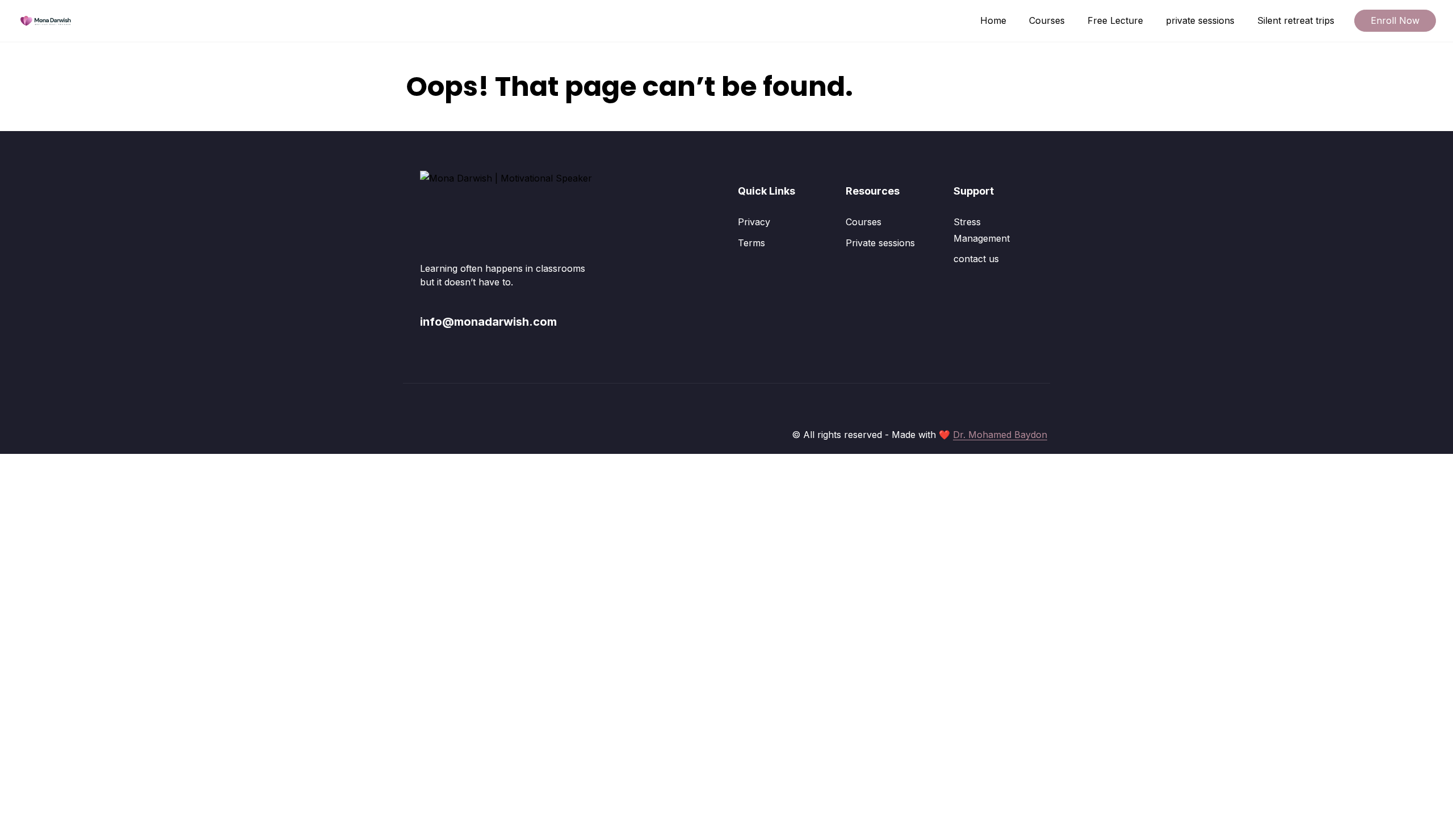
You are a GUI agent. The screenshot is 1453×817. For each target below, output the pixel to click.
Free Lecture (1115, 20)
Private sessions (880, 243)
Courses (1047, 20)
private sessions (1200, 20)
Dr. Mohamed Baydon (1000, 434)
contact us (976, 258)
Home (993, 20)
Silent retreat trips (1295, 20)
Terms (751, 243)
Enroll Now (1395, 20)
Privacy (754, 222)
